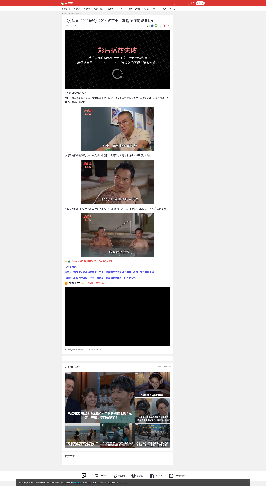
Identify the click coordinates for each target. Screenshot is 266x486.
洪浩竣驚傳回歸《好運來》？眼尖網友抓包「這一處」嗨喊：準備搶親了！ (100, 415)
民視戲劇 (77, 9)
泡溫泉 (74, 350)
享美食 (163, 9)
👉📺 (89, 261)
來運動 (129, 9)
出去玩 (172, 9)
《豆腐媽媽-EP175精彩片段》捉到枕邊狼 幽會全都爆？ (117, 443)
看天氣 (146, 9)
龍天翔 (80, 350)
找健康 (137, 9)
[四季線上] (68, 3)
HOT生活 (120, 9)
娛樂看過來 (66, 9)
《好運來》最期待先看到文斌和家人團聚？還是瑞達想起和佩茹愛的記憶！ (152, 418)
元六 (93, 350)
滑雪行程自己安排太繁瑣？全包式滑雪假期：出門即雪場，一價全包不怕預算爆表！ (152, 444)
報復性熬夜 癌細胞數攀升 (152, 395)
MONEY (155, 9)
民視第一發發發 (99, 9)
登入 (192, 3)
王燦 (69, 350)
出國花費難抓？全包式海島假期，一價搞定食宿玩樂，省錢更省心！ (82, 443)
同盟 (104, 350)
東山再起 (87, 350)
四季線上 (65, 14)
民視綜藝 (87, 9)
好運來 (78, 14)
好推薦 (110, 9)
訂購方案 (200, 3)
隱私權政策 (77, 483)
